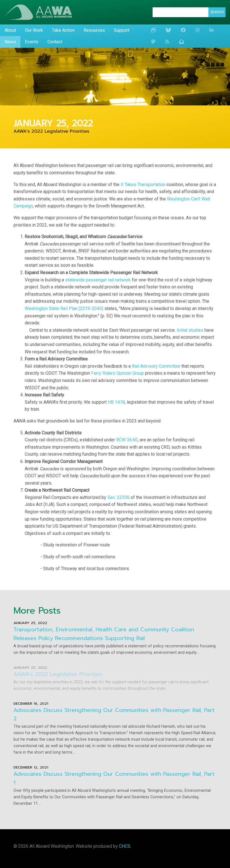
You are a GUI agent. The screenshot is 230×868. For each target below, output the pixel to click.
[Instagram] (197, 30)
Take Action (63, 30)
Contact (54, 41)
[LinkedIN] (211, 30)
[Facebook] (183, 30)
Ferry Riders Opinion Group (117, 373)
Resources (94, 30)
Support (121, 30)
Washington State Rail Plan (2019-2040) (64, 308)
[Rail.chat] (153, 42)
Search (217, 12)
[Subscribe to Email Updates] (181, 42)
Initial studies (190, 330)
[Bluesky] (168, 30)
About (10, 30)
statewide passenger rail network (98, 279)
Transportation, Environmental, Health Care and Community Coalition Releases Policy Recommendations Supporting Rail (103, 633)
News (10, 41)
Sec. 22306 (118, 497)
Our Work (34, 30)
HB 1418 (116, 402)
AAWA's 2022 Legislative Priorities (57, 674)
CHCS (124, 846)
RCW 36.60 (127, 439)
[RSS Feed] (167, 42)
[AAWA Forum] (153, 30)
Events (31, 41)
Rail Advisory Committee (156, 366)
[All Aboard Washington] (38, 12)
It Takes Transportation (143, 184)
